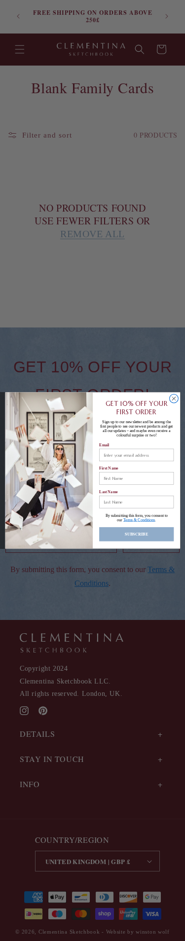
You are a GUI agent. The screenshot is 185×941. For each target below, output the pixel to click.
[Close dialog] (173, 399)
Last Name (108, 492)
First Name (108, 468)
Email (104, 445)
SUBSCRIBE (136, 534)
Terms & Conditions (139, 520)
